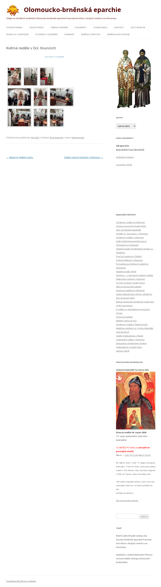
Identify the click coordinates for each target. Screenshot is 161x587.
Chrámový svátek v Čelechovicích (132, 324)
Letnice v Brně (122, 351)
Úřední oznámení (59, 27)
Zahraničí (69, 34)
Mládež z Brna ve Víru (126, 320)
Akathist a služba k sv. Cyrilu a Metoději (134, 328)
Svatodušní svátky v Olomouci (130, 339)
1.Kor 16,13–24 (131, 455)
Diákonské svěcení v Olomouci (130, 279)
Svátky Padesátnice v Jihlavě (129, 335)
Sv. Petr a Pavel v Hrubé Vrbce (130, 282)
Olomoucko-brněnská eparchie (71, 9)
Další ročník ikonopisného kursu (131, 241)
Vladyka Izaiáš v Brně (126, 271)
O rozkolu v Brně (124, 164)
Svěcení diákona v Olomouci (129, 260)
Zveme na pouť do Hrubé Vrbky (131, 226)
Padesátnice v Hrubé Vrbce (129, 347)
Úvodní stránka (14, 27)
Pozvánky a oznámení (46, 34)
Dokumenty (80, 27)
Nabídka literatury (90, 34)
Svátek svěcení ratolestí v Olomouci (83, 157)
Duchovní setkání (124, 316)
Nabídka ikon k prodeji (118, 34)
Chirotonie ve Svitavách (127, 245)
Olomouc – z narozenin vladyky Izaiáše (134, 275)
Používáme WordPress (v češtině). (21, 581)
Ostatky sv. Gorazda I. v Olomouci (132, 233)
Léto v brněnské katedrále (128, 229)
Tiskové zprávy (36, 27)
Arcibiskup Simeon (125, 157)
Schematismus (100, 27)
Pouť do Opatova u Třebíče (129, 256)
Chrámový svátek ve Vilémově (130, 222)
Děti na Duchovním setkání (128, 286)
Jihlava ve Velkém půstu (19, 157)
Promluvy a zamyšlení (17, 34)
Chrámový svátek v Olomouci (130, 237)
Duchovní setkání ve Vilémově (130, 290)
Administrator (77, 137)
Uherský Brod (122, 332)
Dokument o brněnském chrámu (131, 343)
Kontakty (119, 27)
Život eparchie (138, 27)
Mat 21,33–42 (144, 455)
